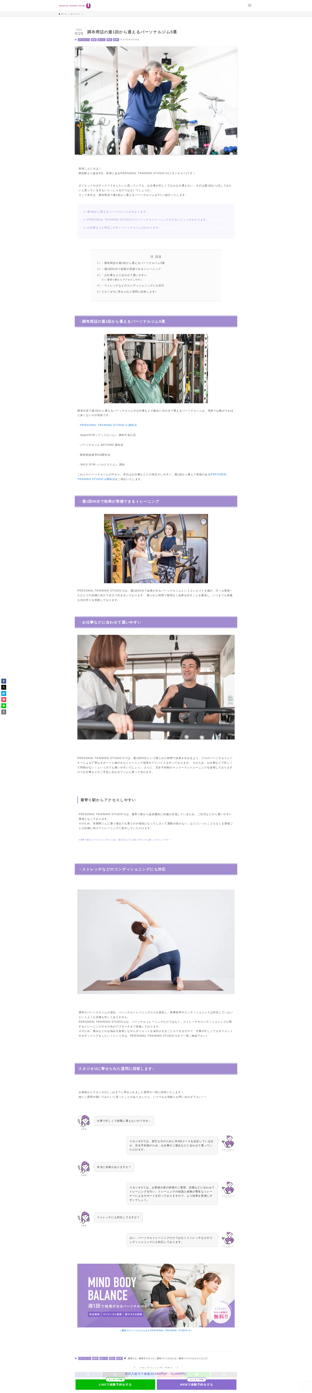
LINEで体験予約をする (115, 1384)
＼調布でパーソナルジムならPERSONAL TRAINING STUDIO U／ (156, 1330)
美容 (109, 40)
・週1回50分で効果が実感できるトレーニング (131, 269)
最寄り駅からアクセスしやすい (125, 279)
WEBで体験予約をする (196, 1384)
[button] (3, 681)
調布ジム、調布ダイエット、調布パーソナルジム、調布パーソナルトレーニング (168, 1358)
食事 (116, 40)
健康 (94, 40)
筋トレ (101, 40)
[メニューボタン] (250, 5)
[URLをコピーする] (3, 711)
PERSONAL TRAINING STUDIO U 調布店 (108, 425)
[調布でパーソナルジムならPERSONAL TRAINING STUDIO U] (74, 6)
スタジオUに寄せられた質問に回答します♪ (129, 291)
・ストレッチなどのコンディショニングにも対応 (132, 285)
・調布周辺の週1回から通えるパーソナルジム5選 (133, 263)
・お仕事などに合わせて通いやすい (124, 275)
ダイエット (84, 40)
